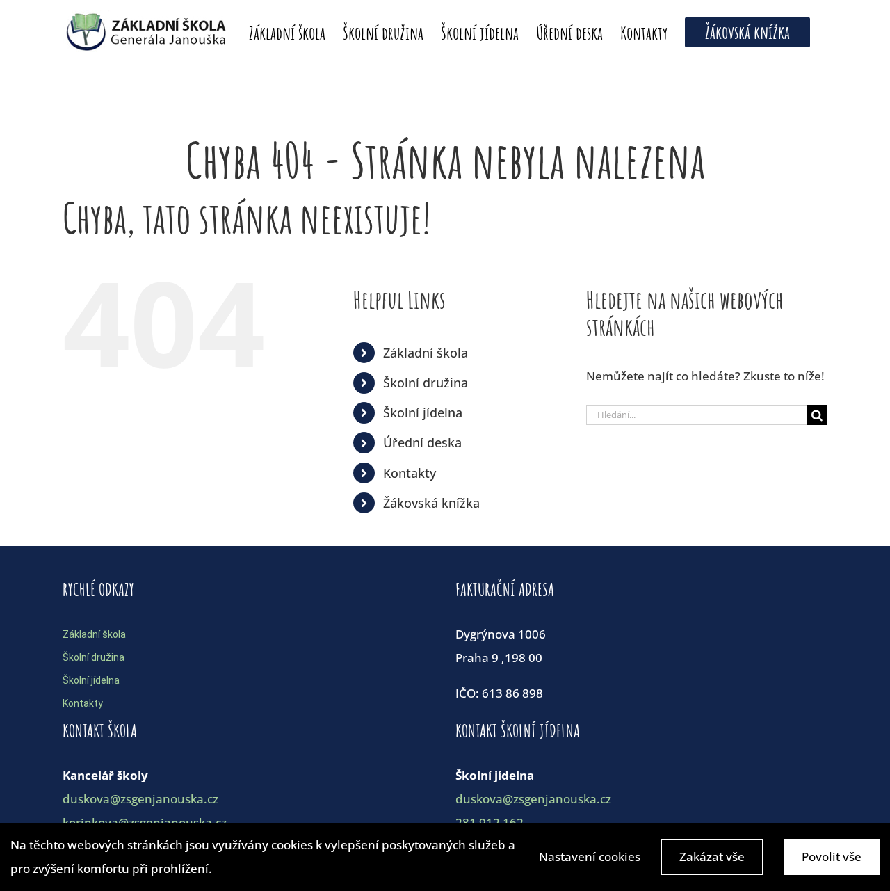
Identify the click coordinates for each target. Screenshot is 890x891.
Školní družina (425, 382)
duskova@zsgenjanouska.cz (140, 799)
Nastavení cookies (589, 857)
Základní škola (425, 352)
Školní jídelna (422, 412)
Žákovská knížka (431, 503)
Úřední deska (422, 442)
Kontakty (409, 473)
